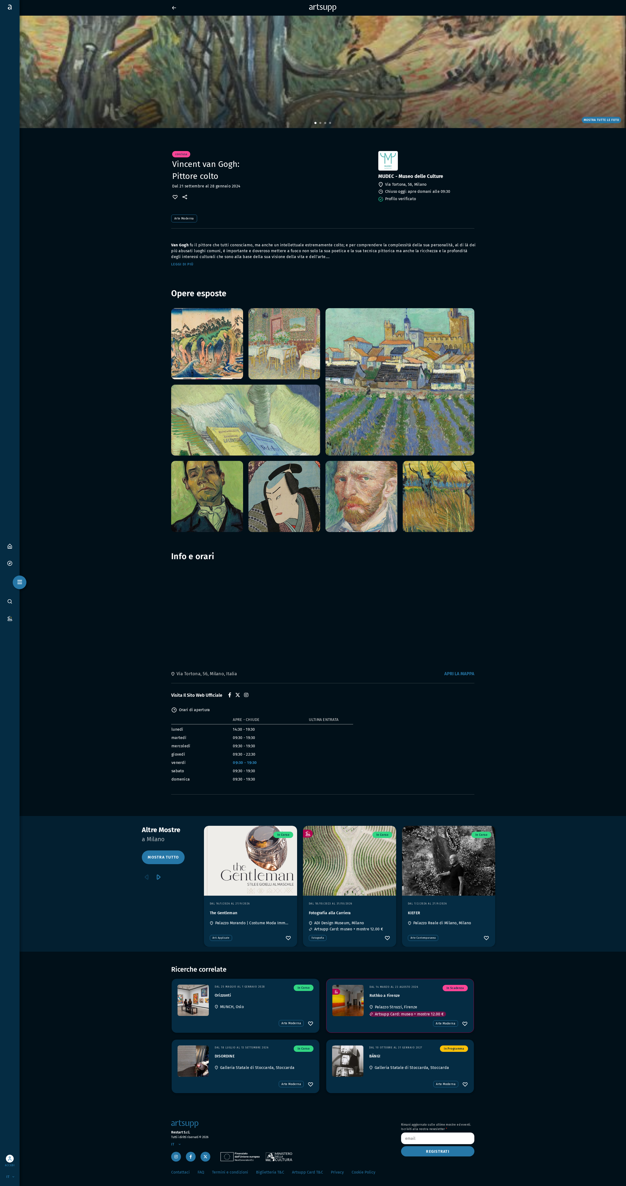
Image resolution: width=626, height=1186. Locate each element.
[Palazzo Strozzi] (348, 1000)
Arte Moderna (184, 218)
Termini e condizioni (230, 1172)
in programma (454, 1048)
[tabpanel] (313, 72)
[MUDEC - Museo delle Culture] (425, 161)
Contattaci (180, 1172)
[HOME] (10, 546)
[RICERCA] (10, 601)
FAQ (201, 1172)
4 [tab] (330, 123)
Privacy (337, 1172)
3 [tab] (325, 123)
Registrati (437, 1151)
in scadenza (455, 988)
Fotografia (318, 937)
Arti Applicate (220, 937)
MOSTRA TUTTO (163, 857)
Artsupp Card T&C (307, 1172)
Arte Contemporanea (423, 937)
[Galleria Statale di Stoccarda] (193, 1061)
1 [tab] (315, 123)
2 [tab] (320, 123)
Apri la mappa (459, 673)
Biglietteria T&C (270, 1172)
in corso (283, 835)
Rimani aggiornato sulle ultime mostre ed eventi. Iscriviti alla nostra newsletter (436, 1127)
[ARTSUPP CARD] (10, 618)
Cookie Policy (363, 1172)
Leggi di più (182, 264)
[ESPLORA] (10, 563)
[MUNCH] (193, 1000)
